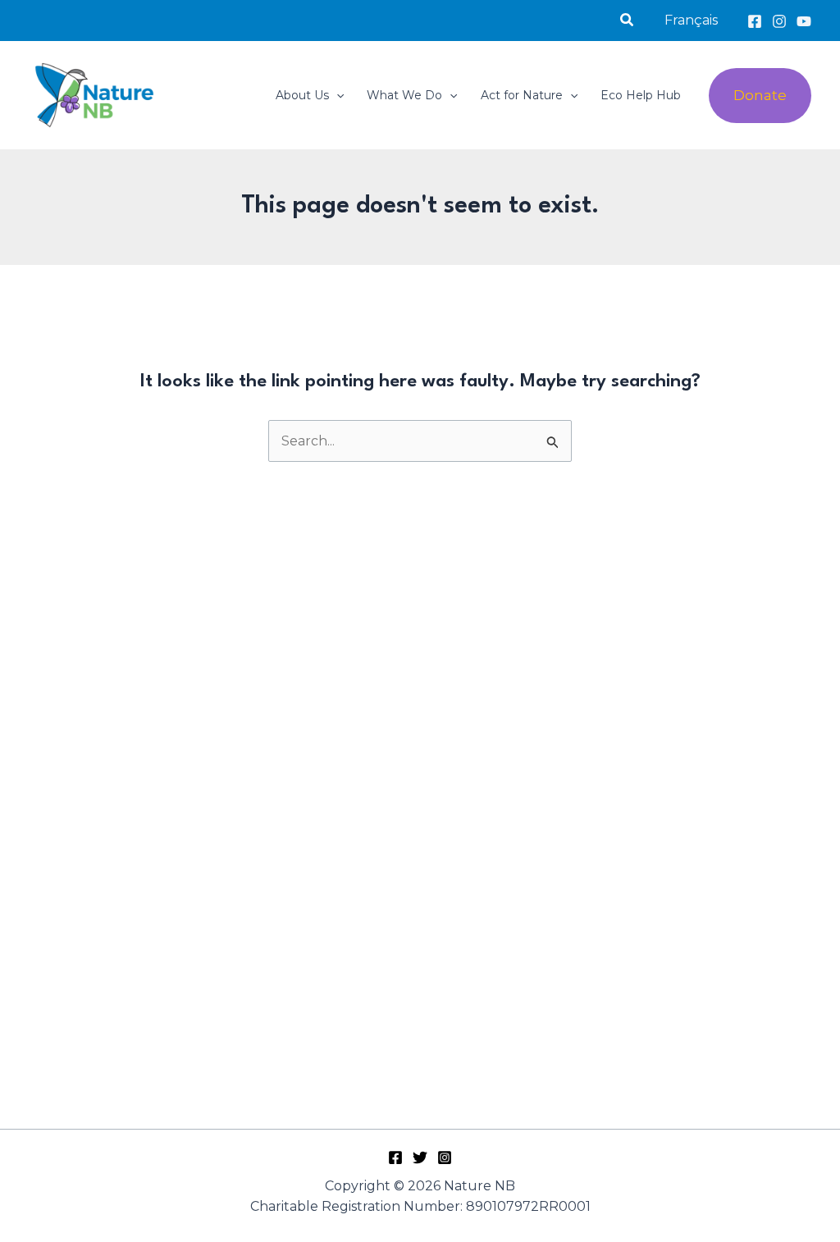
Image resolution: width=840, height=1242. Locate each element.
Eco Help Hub (640, 95)
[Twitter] (420, 1157)
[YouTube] (804, 21)
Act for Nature (522, 95)
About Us (302, 95)
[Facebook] (754, 21)
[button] (627, 20)
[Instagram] (779, 21)
